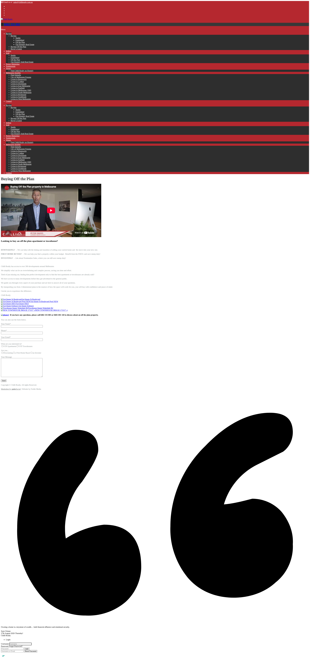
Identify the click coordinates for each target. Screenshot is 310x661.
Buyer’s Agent (16, 49)
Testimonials (10, 66)
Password (4, 646)
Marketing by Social (11, 389)
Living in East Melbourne (20, 86)
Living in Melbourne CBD (21, 90)
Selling (8, 51)
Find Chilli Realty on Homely (22, 71)
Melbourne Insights (13, 73)
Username (5, 644)
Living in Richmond (18, 95)
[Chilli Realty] (7, 19)
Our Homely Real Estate (25, 44)
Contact (9, 101)
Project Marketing (12, 64)
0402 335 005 (12, 24)
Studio (18, 38)
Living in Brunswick (19, 79)
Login (27, 649)
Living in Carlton (17, 82)
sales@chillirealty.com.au (23, 2)
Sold (7, 53)
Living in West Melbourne (21, 99)
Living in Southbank (18, 97)
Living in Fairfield (18, 88)
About (8, 68)
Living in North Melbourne (21, 92)
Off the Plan (20, 42)
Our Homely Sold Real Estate (22, 62)
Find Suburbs (16, 75)
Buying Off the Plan (18, 47)
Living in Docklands (18, 84)
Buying (9, 34)
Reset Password (30, 651)
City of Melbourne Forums (21, 77)
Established (20, 40)
